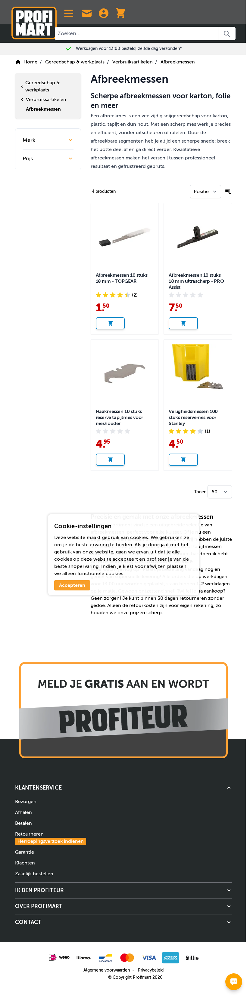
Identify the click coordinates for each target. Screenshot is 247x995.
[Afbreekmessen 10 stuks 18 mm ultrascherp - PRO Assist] (196, 237)
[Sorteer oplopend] (226, 191)
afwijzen (154, 566)
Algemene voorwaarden (104, 970)
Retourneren (47, 837)
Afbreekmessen (178, 62)
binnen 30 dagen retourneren (171, 598)
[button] (121, 788)
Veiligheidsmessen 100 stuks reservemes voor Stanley (191, 417)
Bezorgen (23, 801)
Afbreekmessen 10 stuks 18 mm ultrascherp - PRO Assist (194, 281)
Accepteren (70, 585)
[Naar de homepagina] (34, 20)
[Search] (227, 33)
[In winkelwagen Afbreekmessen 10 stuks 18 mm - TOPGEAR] (107, 323)
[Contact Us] (87, 13)
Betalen (21, 823)
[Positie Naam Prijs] (203, 191)
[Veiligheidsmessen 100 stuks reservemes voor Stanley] (196, 373)
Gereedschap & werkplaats (75, 62)
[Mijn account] (104, 13)
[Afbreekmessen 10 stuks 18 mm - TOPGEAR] (122, 237)
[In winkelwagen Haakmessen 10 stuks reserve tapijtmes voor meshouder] (107, 460)
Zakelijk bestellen (32, 873)
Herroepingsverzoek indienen (48, 841)
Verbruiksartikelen (132, 62)
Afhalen (21, 812)
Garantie (22, 852)
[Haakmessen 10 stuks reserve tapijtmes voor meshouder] (122, 373)
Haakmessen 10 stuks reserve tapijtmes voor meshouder (117, 417)
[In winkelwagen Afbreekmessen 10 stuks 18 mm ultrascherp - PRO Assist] (181, 323)
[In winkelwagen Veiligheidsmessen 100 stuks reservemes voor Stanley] (181, 460)
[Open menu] (69, 13)
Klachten (23, 863)
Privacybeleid (148, 970)
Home (30, 62)
